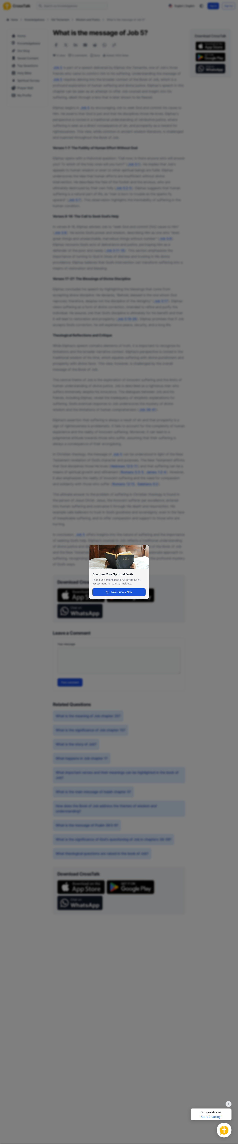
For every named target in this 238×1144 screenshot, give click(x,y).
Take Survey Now (121, 592)
